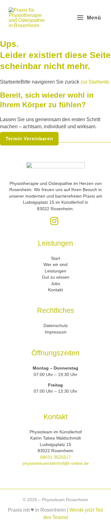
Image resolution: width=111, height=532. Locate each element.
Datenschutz (55, 325)
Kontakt (55, 290)
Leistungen (55, 271)
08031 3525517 (55, 457)
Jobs (55, 283)
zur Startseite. (94, 81)
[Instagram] (54, 221)
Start (55, 258)
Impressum (56, 332)
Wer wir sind (55, 264)
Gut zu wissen (55, 277)
